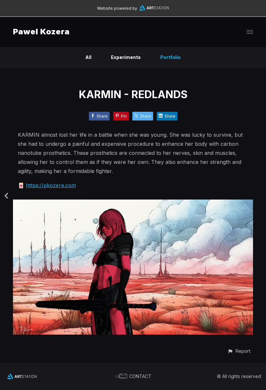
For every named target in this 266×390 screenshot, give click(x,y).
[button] (239, 351)
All (88, 57)
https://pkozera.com (51, 185)
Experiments (126, 57)
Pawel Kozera (41, 31)
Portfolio (170, 57)
